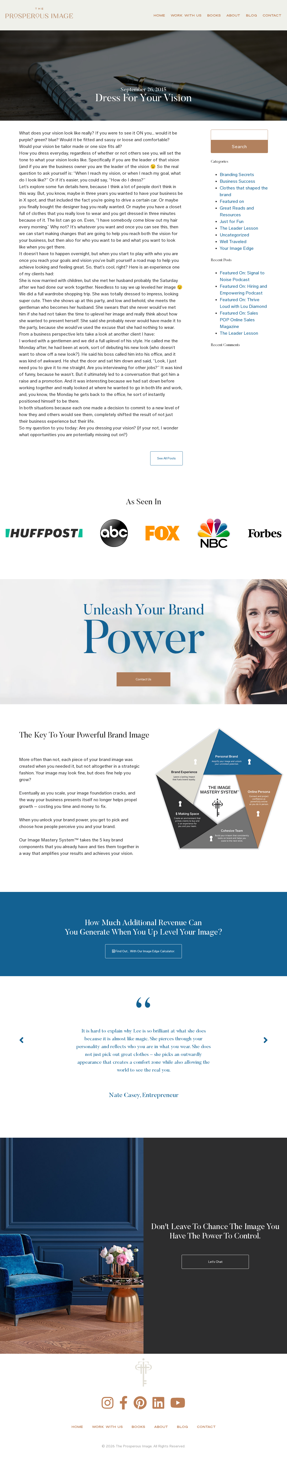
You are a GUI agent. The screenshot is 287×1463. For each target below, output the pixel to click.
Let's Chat (215, 1262)
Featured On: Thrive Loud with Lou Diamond (243, 303)
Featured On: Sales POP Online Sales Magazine (239, 319)
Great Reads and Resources (237, 211)
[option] (143, 1049)
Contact (272, 15)
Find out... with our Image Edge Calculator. (145, 951)
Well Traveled (233, 241)
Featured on (232, 201)
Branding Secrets (237, 174)
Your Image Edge (237, 248)
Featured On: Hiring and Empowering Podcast (243, 290)
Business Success (237, 181)
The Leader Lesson (239, 228)
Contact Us (143, 679)
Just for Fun (232, 221)
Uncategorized (234, 235)
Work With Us (186, 15)
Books (214, 15)
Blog (251, 15)
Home (159, 15)
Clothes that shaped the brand (244, 191)
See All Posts (166, 458)
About (233, 15)
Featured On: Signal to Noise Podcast (242, 276)
